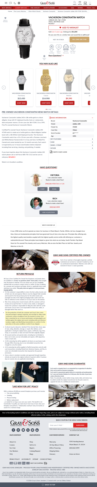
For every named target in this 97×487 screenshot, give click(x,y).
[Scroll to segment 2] (47, 109)
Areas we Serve (74, 454)
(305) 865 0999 (74, 448)
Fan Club (12, 448)
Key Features (56, 139)
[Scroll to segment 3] (49, 109)
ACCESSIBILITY (26, 459)
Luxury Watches (21, 8)
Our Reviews (14, 451)
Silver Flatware (49, 8)
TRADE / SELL (91, 8)
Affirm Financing (54, 448)
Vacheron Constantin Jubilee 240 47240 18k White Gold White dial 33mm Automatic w (73, 11)
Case (52, 142)
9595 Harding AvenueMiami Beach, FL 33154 (77, 443)
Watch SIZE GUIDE (60, 152)
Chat (43, 189)
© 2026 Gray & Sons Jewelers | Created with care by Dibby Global (48, 480)
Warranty (52, 442)
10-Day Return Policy (56, 445)
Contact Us (74, 435)
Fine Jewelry (35, 8)
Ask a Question (48, 212)
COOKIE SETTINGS (45, 459)
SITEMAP (35, 459)
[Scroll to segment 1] (46, 109)
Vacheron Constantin (49, 11)
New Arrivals (6, 8)
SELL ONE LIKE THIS (79, 39)
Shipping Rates (54, 451)
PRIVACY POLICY (15, 459)
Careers (12, 445)
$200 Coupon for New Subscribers (71, 420)
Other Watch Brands (34, 11)
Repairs (80, 8)
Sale (72, 8)
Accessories (63, 8)
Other (53, 148)
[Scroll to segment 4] (50, 109)
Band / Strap (56, 145)
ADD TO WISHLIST (70, 27)
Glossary (52, 454)
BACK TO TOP (50, 485)
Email (54, 189)
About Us (13, 442)
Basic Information (58, 118)
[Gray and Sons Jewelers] (47, 3)
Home (10, 11)
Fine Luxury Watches (20, 11)
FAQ (11, 454)
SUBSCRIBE (80, 425)
